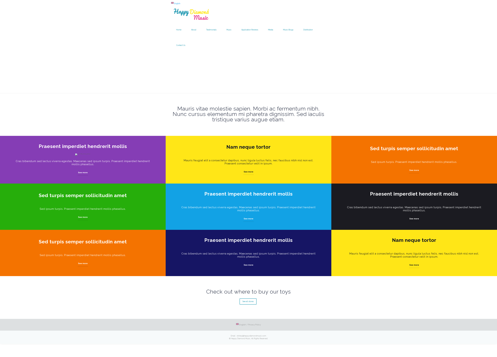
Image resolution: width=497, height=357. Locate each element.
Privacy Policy (254, 325)
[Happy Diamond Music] (191, 14)
